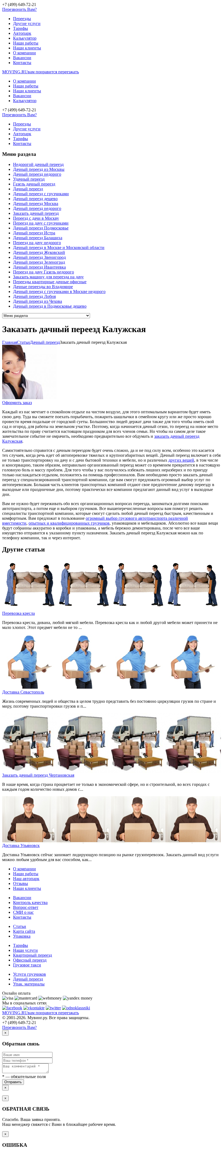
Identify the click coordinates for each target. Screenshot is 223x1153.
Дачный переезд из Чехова (37, 301)
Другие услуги (27, 23)
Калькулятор (24, 38)
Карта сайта (24, 931)
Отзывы (20, 883)
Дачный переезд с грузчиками (41, 193)
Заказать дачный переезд (36, 213)
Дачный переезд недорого (37, 174)
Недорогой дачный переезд (38, 164)
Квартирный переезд (32, 955)
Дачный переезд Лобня (34, 296)
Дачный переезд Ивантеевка (39, 267)
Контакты (22, 62)
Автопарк (22, 33)
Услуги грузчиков (29, 974)
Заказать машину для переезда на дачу (48, 277)
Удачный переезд (29, 179)
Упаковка (21, 936)
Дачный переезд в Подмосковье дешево (49, 306)
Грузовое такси (27, 965)
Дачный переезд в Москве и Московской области (58, 247)
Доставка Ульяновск (21, 845)
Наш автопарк (26, 878)
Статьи (19, 926)
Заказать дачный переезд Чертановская (38, 775)
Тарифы (20, 28)
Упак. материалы (29, 984)
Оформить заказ (17, 402)
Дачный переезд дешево (35, 198)
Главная (9, 342)
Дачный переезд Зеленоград (39, 262)
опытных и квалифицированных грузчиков (69, 523)
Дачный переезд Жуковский (39, 252)
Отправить (13, 1082)
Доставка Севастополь (23, 692)
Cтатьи (23, 342)
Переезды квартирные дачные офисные (49, 281)
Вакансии (22, 57)
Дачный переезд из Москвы (38, 169)
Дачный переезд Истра (34, 233)
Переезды (22, 18)
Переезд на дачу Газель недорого (43, 272)
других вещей (181, 460)
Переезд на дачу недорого (37, 242)
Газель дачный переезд (34, 184)
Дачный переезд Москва (35, 203)
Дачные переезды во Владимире (43, 286)
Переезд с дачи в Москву (36, 218)
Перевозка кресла (18, 613)
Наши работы (25, 43)
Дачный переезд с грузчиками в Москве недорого (59, 291)
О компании (24, 53)
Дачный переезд (28, 189)
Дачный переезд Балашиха (37, 237)
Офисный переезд (30, 960)
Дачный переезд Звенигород (39, 257)
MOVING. (40, 72)
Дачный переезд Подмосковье (41, 228)
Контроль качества (30, 902)
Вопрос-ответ (25, 907)
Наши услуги (25, 950)
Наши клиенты (27, 48)
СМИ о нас (23, 912)
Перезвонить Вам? (19, 9)
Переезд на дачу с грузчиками (41, 223)
